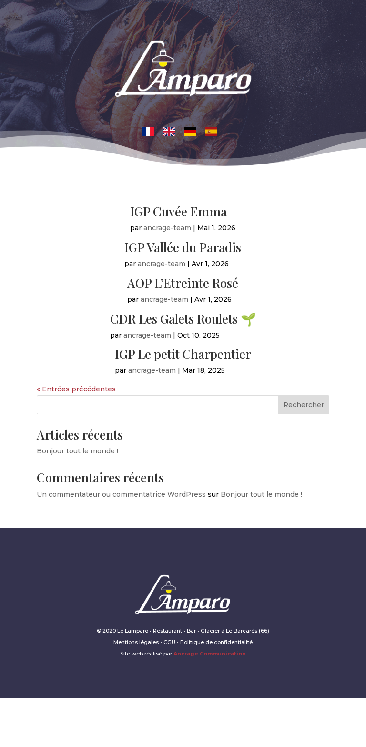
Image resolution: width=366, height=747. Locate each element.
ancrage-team (167, 228)
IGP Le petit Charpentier (183, 354)
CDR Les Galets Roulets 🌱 (183, 318)
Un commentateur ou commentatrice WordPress (121, 494)
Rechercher (303, 404)
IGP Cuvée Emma (178, 211)
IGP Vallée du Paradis (182, 247)
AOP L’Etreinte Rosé (182, 283)
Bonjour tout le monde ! (77, 451)
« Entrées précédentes (76, 389)
